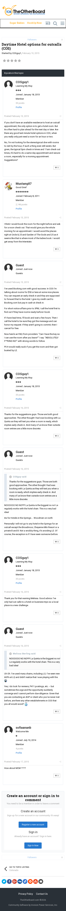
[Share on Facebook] (9, 881)
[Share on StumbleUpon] (35, 881)
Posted (16, 116)
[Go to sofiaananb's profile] (8, 730)
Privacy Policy (25, 894)
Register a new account (33, 824)
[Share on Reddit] (30, 881)
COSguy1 (16, 53)
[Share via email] (40, 881)
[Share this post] (60, 116)
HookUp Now (30, 23)
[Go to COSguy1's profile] (8, 84)
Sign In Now (33, 845)
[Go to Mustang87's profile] (8, 186)
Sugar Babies (13, 23)
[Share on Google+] (14, 881)
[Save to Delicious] (25, 881)
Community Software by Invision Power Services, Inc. (33, 905)
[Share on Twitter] (4, 881)
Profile (19, 107)
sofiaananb (23, 727)
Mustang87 (23, 183)
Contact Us (42, 894)
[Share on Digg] (19, 881)
